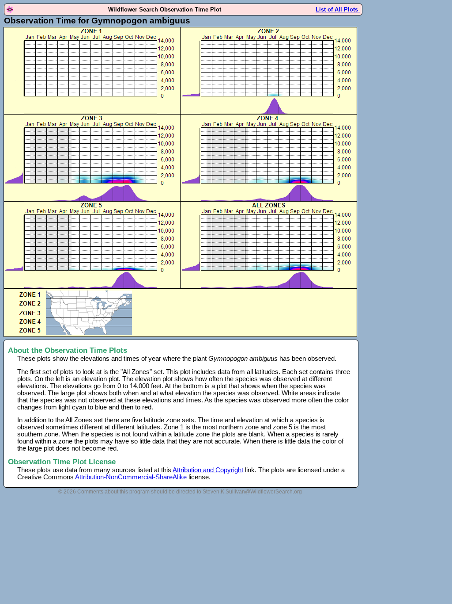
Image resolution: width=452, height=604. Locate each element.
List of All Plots (338, 9)
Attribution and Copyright (208, 470)
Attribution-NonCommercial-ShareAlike (131, 477)
